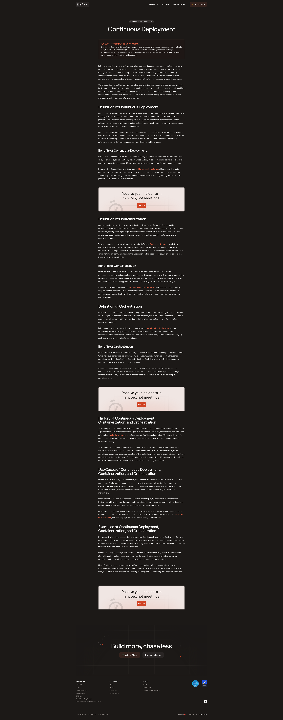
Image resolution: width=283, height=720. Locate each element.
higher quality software (148, 169)
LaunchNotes (203, 714)
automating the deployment (157, 328)
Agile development (117, 435)
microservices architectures (141, 287)
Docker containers (158, 244)
